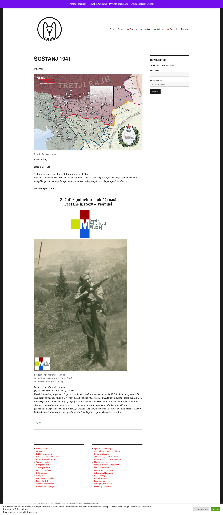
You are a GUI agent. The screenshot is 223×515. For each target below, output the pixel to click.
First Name (154, 71)
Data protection (42, 465)
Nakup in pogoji (42, 476)
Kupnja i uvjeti (42, 481)
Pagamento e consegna (103, 470)
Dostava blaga (100, 476)
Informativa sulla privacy (46, 459)
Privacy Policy (41, 451)
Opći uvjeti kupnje (101, 454)
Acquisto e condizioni (45, 484)
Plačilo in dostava (101, 462)
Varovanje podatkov (44, 462)
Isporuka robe (100, 481)
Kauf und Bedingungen (45, 486)
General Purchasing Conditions (107, 451)
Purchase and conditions (46, 478)
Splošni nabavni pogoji (103, 449)
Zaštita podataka (43, 467)
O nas (120, 29)
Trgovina (185, 29)
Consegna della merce (103, 484)
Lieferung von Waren (103, 486)
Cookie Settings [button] (201, 509)
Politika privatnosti (44, 454)
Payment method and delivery (106, 465)
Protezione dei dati (43, 470)
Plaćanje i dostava (101, 467)
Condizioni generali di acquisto (107, 457)
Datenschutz (41, 473)
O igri (111, 29)
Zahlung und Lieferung (103, 473)
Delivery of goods (101, 478)
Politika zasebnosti (44, 449)
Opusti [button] (150, 4)
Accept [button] (215, 509)
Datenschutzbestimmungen (47, 457)
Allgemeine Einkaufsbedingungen (108, 459)
